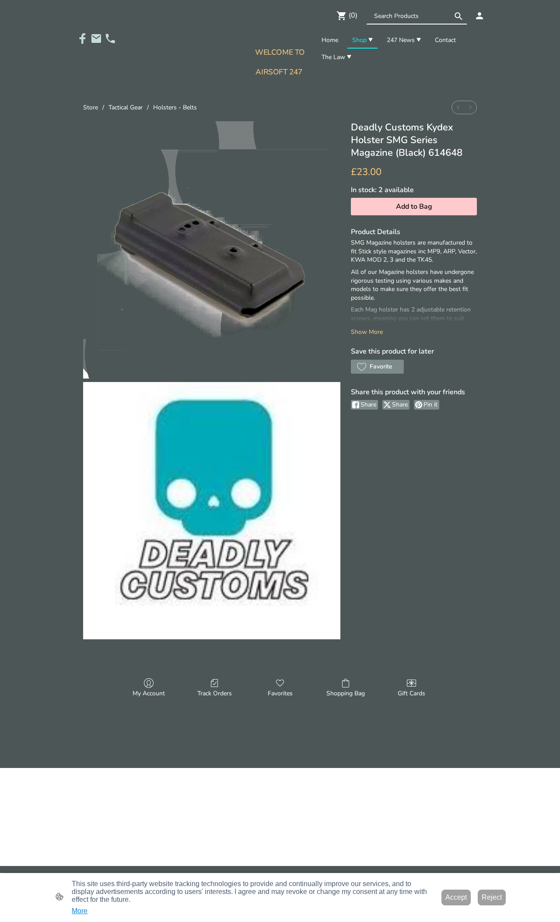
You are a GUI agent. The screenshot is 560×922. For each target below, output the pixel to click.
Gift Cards (411, 693)
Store (90, 107)
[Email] (96, 38)
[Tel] (110, 38)
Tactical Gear (125, 107)
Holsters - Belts (175, 107)
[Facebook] (82, 38)
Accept (456, 897)
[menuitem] (458, 107)
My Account (149, 693)
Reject (492, 897)
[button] (458, 16)
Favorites (280, 693)
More (80, 911)
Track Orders (214, 693)
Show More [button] (367, 332)
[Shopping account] (479, 16)
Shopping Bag (345, 693)
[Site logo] (279, 86)
